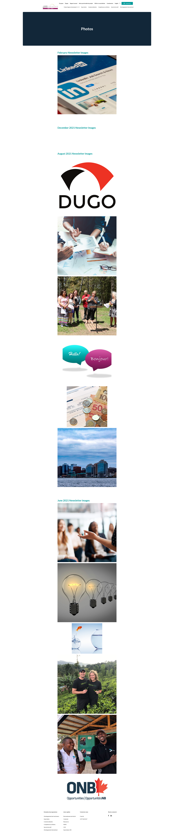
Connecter (65, 819)
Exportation (84, 7)
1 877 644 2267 (83, 819)
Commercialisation (92, 7)
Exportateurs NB (67, 830)
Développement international (126, 7)
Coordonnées (110, 3)
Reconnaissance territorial (69, 816)
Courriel (82, 816)
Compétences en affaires (103, 7)
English (116, 3)
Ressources (66, 821)
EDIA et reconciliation (100, 3)
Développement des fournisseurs (51, 816)
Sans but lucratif (114, 7)
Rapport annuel (73, 3)
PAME (64, 824)
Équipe (66, 3)
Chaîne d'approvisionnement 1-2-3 (71, 7)
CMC (64, 827)
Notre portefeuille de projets (86, 3)
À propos (61, 3)
